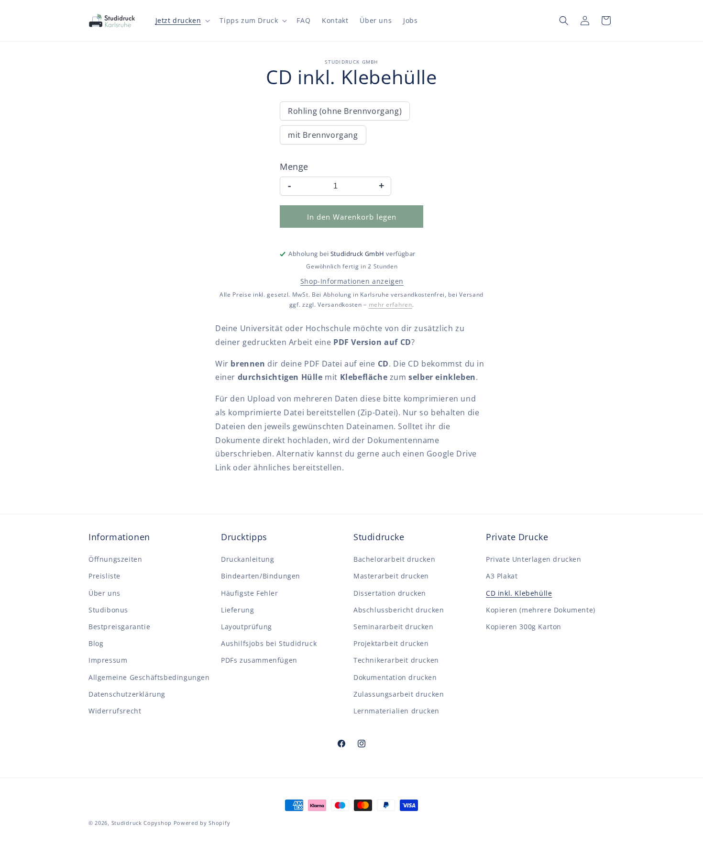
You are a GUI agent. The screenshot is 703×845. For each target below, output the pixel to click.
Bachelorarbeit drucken (394, 559)
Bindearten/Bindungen (260, 575)
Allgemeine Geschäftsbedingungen (149, 677)
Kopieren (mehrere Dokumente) (540, 609)
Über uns (104, 593)
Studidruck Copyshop (141, 822)
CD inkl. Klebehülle (519, 593)
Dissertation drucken (389, 593)
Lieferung (237, 609)
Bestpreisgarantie (119, 626)
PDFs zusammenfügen (259, 660)
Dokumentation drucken (395, 677)
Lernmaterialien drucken (396, 710)
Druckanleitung (247, 559)
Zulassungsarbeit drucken (398, 694)
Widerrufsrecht (114, 710)
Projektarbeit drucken (391, 643)
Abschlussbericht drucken (398, 609)
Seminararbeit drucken (393, 626)
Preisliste (104, 575)
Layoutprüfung (246, 626)
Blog (95, 643)
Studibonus (108, 609)
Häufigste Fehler (249, 593)
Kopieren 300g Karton (523, 626)
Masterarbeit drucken (391, 575)
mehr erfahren (390, 304)
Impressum (107, 660)
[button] (182, 21)
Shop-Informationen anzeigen (352, 281)
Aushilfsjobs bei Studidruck (269, 643)
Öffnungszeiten (115, 559)
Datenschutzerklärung (126, 694)
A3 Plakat (501, 575)
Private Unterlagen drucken (534, 559)
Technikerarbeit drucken (396, 660)
